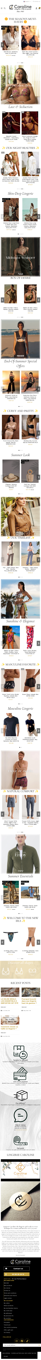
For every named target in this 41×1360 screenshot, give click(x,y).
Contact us (7, 1290)
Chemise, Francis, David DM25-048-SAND (11, 906)
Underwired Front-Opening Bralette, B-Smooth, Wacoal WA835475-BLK (10, 442)
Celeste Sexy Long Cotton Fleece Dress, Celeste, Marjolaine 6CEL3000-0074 (30, 225)
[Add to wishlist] (8, 49)
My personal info (8, 1315)
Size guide (7, 1322)
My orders (7, 1303)
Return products (8, 1305)
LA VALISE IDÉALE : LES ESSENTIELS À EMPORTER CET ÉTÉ (9, 1001)
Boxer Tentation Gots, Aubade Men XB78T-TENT (11, 695)
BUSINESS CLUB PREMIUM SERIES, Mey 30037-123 (30, 739)
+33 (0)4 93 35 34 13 (21, 1130)
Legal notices (8, 1298)
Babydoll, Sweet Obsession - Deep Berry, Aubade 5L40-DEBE (11, 137)
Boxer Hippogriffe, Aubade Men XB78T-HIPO (30, 695)
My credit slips (8, 1310)
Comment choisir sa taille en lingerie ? (9, 1028)
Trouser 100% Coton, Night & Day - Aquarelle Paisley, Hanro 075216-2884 (10, 822)
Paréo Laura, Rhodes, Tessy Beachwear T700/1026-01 (30, 652)
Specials (6, 1283)
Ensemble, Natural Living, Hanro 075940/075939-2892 (30, 822)
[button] (17, 62)
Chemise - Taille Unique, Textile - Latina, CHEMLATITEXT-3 (10, 569)
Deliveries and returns (10, 1295)
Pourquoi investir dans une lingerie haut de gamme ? (29, 1001)
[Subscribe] (39, 1345)
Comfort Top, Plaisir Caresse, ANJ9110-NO (30, 52)
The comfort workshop (10, 1327)
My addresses (8, 1313)
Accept (6, 1356)
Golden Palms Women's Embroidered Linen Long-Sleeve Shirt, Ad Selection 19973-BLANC (10, 180)
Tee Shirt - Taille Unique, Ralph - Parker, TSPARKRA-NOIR (30, 569)
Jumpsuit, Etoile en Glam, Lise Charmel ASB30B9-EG (11, 397)
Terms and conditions (10, 1293)
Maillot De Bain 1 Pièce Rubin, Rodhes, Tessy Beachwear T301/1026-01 (11, 652)
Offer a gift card (8, 1330)
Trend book (7, 1325)
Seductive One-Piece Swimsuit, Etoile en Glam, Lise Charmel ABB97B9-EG (30, 398)
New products (8, 1285)
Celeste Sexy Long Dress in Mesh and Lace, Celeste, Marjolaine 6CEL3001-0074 (11, 225)
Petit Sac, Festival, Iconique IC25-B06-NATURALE (30, 486)
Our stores (7, 1288)
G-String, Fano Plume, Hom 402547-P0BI (11, 951)
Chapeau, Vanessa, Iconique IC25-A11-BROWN (11, 486)
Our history (7, 1332)
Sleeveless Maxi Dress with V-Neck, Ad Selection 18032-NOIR (30, 179)
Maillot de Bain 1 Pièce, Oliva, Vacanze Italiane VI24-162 (10, 309)
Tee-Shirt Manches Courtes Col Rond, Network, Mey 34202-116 (11, 739)
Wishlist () (37, 1)
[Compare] (10, 49)
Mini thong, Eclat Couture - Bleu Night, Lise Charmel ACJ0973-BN (10, 53)
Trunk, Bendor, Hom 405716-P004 (30, 951)
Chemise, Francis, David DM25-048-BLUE (30, 906)
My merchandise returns (11, 1308)
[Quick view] (13, 49)
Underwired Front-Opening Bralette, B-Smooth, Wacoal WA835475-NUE (30, 442)
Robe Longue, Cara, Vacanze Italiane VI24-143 (30, 308)
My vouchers (7, 1318)
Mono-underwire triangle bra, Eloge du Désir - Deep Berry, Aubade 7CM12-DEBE (30, 138)
